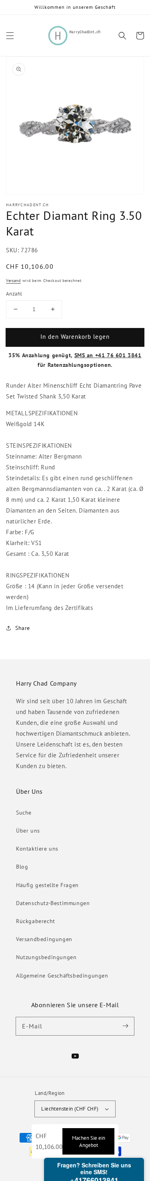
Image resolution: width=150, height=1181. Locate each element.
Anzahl (14, 293)
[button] (10, 35)
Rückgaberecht (35, 921)
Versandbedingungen (44, 939)
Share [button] (22, 628)
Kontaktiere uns (37, 848)
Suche (24, 812)
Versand (13, 280)
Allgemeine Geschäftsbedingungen (62, 975)
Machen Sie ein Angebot (88, 1141)
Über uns (28, 830)
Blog (22, 866)
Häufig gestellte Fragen (47, 885)
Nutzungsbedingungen (46, 957)
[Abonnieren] (125, 1026)
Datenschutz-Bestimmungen (53, 903)
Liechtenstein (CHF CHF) (69, 1108)
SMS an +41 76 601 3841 (108, 355)
